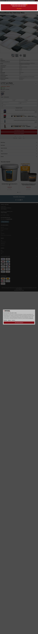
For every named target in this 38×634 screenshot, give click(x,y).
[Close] (36, 2)
